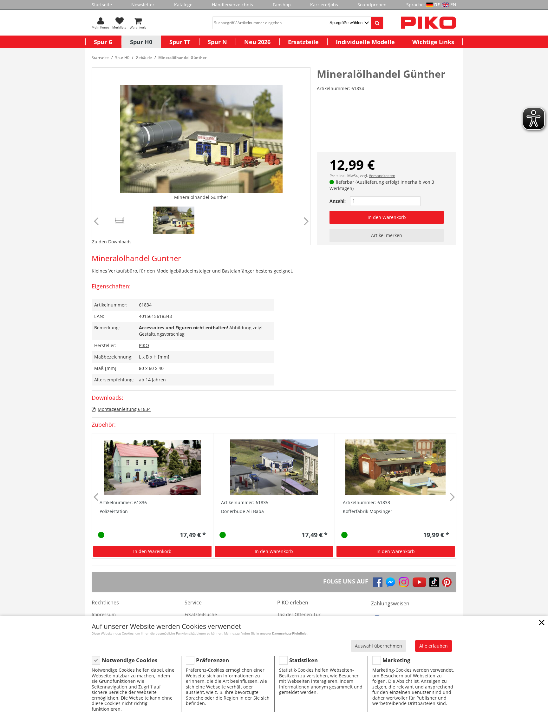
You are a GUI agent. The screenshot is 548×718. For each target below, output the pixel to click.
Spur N (217, 42)
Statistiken (303, 660)
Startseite (102, 5)
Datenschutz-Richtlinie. (290, 633)
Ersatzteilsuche (201, 614)
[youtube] (419, 582)
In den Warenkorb (387, 217)
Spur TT (179, 42)
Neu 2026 (257, 42)
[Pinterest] (447, 582)
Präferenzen (212, 660)
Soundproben (372, 5)
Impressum (104, 614)
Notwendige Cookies (129, 660)
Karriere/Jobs (324, 5)
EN (453, 5)
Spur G (103, 42)
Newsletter (142, 5)
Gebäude (144, 57)
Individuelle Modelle (365, 42)
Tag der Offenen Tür (299, 614)
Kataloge (183, 5)
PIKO (144, 345)
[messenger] (390, 582)
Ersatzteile (303, 42)
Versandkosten (382, 175)
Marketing (396, 660)
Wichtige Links (433, 42)
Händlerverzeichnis (232, 5)
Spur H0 (141, 42)
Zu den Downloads (112, 242)
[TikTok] (434, 582)
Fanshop (282, 5)
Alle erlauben (433, 646)
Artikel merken (386, 235)
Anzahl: (337, 201)
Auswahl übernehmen (378, 646)
